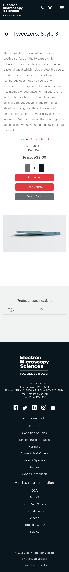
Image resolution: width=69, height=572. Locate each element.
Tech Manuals (34, 511)
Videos (34, 518)
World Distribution (34, 474)
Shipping (34, 467)
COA (34, 490)
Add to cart (34, 177)
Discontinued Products (34, 440)
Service (34, 531)
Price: (28, 158)
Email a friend (35, 196)
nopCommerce (41, 559)
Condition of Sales (34, 433)
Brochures (34, 426)
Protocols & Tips (34, 525)
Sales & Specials (34, 460)
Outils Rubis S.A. (40, 139)
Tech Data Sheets (34, 504)
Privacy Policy (28, 565)
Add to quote (35, 187)
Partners (34, 446)
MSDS (34, 497)
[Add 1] (41, 168)
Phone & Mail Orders (34, 453)
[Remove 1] (27, 168)
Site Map (44, 565)
